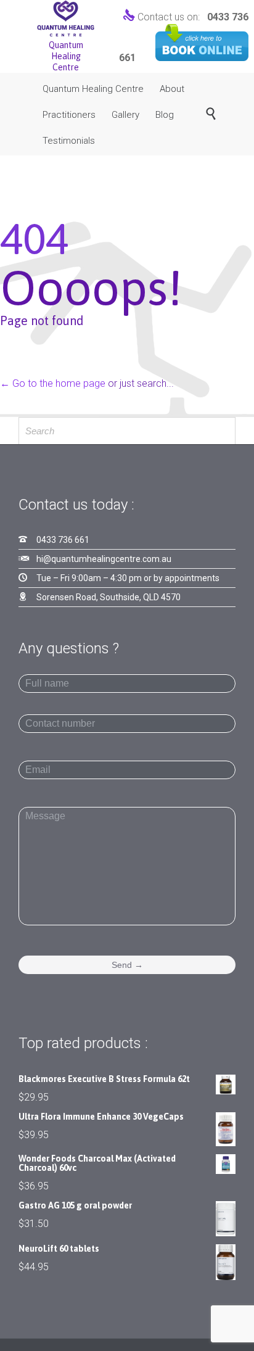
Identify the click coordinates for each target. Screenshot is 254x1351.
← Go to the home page (52, 383)
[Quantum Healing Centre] (65, 18)
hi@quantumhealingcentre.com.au (103, 559)
